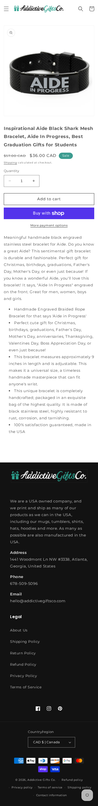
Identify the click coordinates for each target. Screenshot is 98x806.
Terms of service (50, 787)
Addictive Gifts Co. (41, 780)
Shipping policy (79, 787)
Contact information (51, 795)
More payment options (49, 225)
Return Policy (23, 653)
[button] (6, 8)
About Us (19, 630)
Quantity (11, 171)
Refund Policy (23, 664)
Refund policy (72, 780)
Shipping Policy (25, 641)
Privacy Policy (23, 676)
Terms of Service (26, 687)
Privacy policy (22, 787)
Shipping (10, 162)
